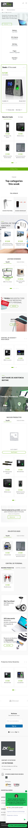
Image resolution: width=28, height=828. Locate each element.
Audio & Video (20, 262)
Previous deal (11, 110)
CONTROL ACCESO (20, 568)
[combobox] (16, 9)
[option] (14, 88)
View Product (14, 452)
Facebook (12, 732)
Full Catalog (14, 193)
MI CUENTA (4, 812)
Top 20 (7, 262)
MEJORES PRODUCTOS (7, 568)
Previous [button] (0, 700)
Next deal (18, 110)
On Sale (20, 117)
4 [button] (16, 288)
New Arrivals (7, 117)
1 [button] (12, 162)
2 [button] (15, 500)
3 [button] (16, 162)
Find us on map (7, 769)
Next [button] (27, 700)
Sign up (14, 726)
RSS (18, 732)
